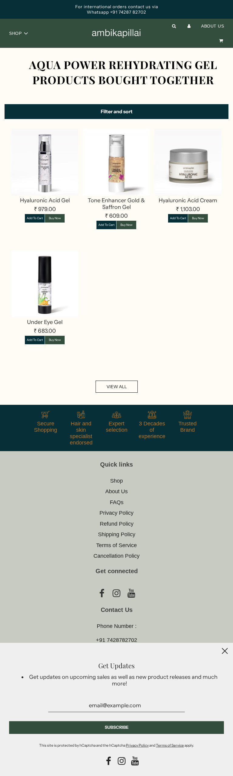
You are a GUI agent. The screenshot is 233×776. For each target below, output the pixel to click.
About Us (212, 26)
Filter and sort (117, 111)
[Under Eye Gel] (45, 283)
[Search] (174, 26)
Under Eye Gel (44, 322)
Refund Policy (116, 524)
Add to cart (35, 218)
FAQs (116, 502)
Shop (116, 481)
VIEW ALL (116, 386)
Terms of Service (116, 545)
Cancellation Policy (116, 556)
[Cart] (220, 40)
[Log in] (189, 26)
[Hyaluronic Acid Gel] (45, 162)
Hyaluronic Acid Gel (45, 200)
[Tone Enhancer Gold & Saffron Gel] (116, 162)
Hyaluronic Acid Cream (188, 200)
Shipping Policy (116, 534)
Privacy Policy (116, 513)
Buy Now (55, 218)
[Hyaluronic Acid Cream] (187, 162)
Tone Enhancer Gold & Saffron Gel (116, 203)
